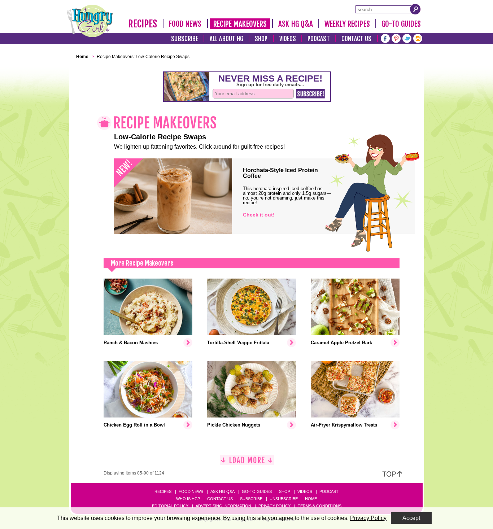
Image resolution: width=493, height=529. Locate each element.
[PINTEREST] (396, 38)
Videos (287, 39)
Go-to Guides (257, 491)
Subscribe (184, 39)
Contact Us (356, 39)
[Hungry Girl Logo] (90, 21)
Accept (411, 518)
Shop (261, 39)
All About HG (226, 39)
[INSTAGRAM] (417, 38)
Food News (185, 24)
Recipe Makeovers (240, 24)
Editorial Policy (170, 506)
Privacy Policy (274, 506)
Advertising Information (223, 506)
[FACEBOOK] (385, 38)
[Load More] (247, 463)
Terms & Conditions (319, 506)
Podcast (318, 39)
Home (311, 499)
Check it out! (259, 215)
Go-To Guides (401, 24)
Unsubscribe (284, 499)
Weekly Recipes (347, 24)
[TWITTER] (406, 38)
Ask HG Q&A (295, 24)
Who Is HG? (188, 499)
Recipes (142, 24)
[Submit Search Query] (415, 9)
